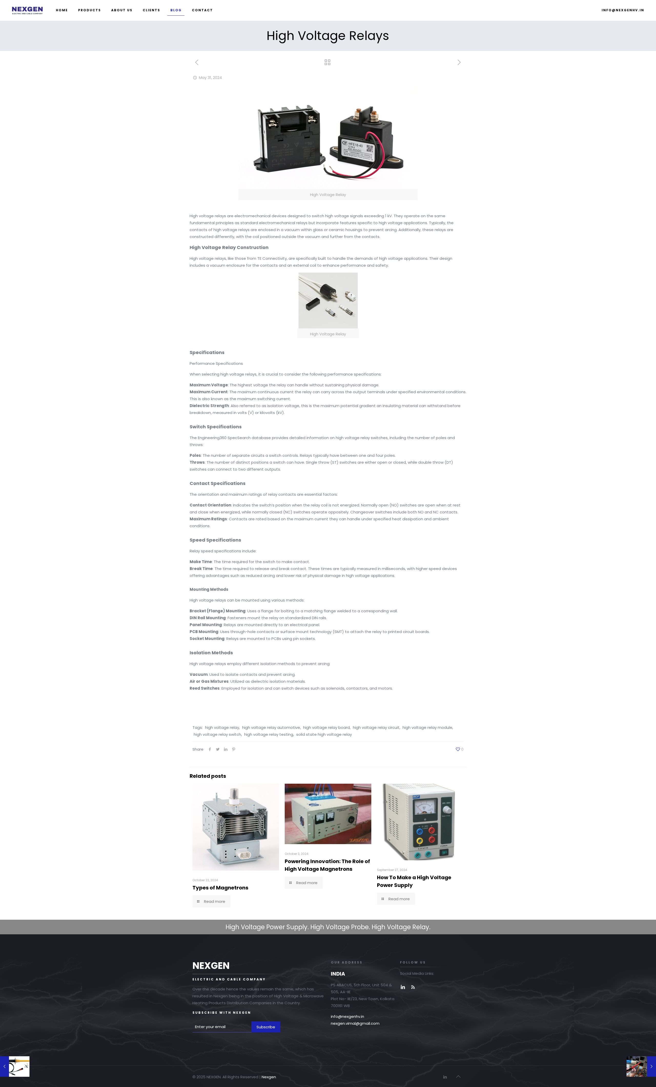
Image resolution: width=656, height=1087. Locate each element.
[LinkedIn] (445, 1077)
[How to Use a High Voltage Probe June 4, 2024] (641, 1066)
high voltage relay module (427, 727)
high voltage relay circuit (376, 727)
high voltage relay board (326, 727)
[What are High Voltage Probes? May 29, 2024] (14, 1066)
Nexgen (269, 1077)
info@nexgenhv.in (347, 1016)
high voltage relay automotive (271, 727)
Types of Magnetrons (220, 887)
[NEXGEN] (27, 10)
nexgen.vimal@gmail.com (355, 1023)
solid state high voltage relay (324, 734)
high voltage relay (222, 727)
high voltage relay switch (217, 734)
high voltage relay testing (268, 734)
